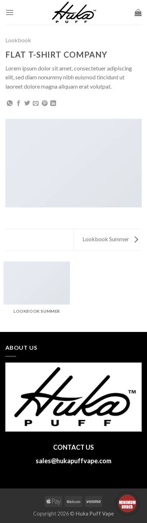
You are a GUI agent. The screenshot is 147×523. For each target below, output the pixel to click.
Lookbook (18, 40)
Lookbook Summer (106, 239)
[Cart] (138, 12)
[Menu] (9, 12)
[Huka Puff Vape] (73, 12)
